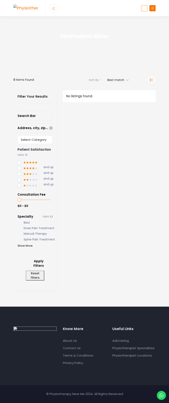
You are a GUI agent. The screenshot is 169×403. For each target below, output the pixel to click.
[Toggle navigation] (54, 8)
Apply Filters (38, 263)
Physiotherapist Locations (132, 355)
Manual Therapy (35, 234)
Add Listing (120, 340)
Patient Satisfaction (34, 149)
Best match (115, 80)
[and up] (28, 167)
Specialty (25, 216)
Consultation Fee (32, 194)
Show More (25, 246)
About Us (70, 340)
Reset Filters (35, 275)
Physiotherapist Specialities (133, 348)
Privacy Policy (73, 363)
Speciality (24, 140)
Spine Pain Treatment (39, 239)
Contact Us (72, 348)
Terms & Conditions (78, 355)
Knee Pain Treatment (39, 228)
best (27, 223)
